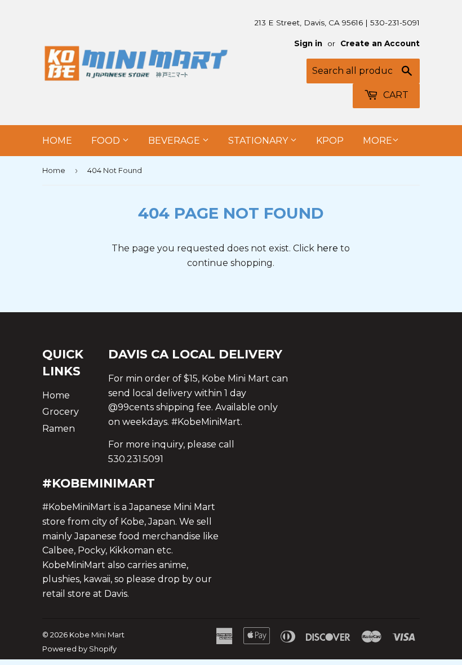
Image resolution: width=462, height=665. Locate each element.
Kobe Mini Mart (97, 634)
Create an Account (380, 43)
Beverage (175, 140)
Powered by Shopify (79, 648)
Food (106, 140)
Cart (394, 95)
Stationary (259, 140)
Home (57, 140)
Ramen (58, 428)
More (377, 140)
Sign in (308, 43)
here (327, 248)
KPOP (330, 140)
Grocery (60, 411)
